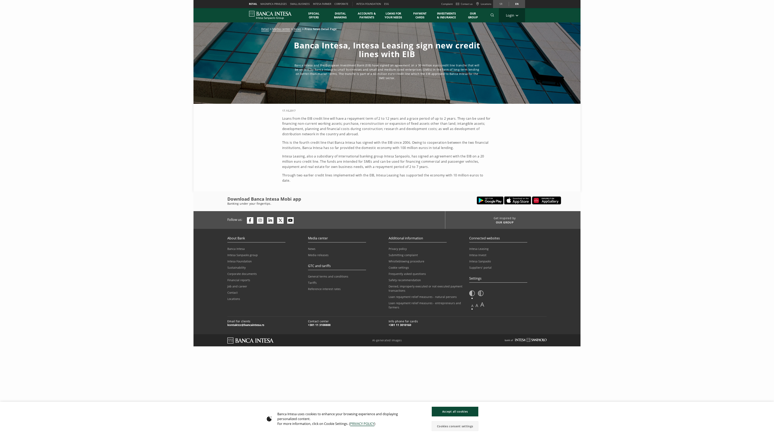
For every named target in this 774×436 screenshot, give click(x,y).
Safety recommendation (405, 280)
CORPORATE (341, 4)
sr (500, 4)
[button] (492, 15)
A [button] (472, 305)
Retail (265, 29)
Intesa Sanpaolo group (242, 255)
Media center (281, 29)
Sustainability (236, 267)
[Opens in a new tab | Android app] (490, 200)
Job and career (237, 286)
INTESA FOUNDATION (368, 4)
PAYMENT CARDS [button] (420, 15)
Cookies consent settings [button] (455, 426)
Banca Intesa (236, 249)
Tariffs (312, 283)
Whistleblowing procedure (406, 261)
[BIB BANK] (273, 15)
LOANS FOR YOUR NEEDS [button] (393, 15)
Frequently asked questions (407, 274)
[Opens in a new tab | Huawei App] (546, 200)
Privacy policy (398, 249)
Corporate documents (242, 274)
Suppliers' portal (480, 267)
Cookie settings (399, 267)
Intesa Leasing (479, 249)
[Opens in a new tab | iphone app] (517, 200)
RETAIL (253, 4)
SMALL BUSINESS (300, 4)
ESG (386, 4)
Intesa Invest (477, 255)
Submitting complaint (403, 255)
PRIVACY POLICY (362, 423)
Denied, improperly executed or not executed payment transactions (425, 288)
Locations (233, 299)
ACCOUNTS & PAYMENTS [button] (367, 15)
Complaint (447, 4)
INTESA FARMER (322, 4)
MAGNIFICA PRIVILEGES (273, 4)
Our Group (473, 15)
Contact (232, 293)
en (517, 4)
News (297, 29)
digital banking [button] (340, 15)
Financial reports (238, 280)
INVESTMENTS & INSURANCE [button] (446, 15)
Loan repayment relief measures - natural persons (423, 297)
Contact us (467, 4)
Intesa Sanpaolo (480, 261)
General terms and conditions (328, 276)
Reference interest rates (324, 289)
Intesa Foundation (239, 261)
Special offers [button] (314, 15)
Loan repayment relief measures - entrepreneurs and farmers (425, 305)
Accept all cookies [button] (455, 411)
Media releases (318, 255)
